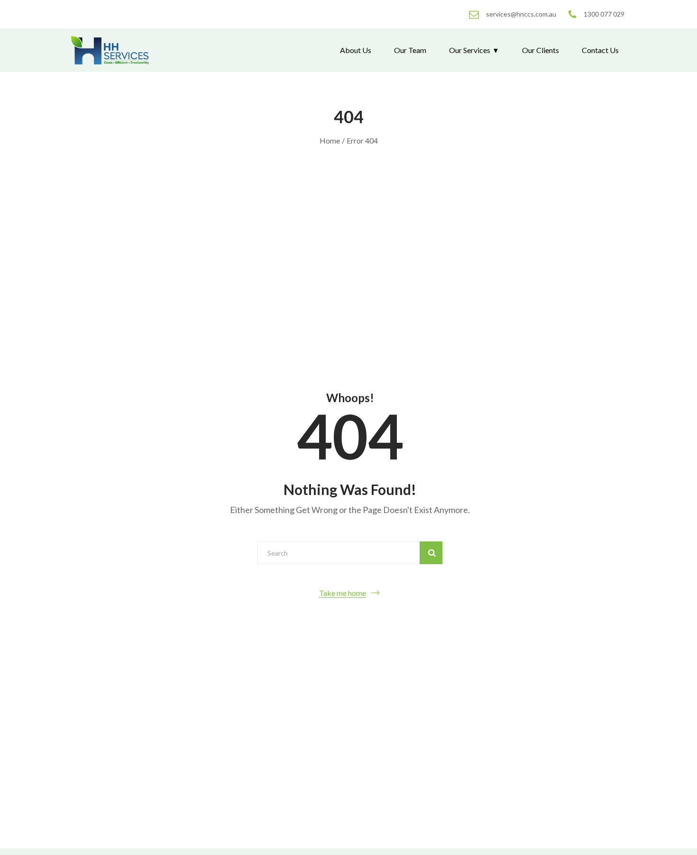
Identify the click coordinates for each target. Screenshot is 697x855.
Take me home (342, 592)
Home (330, 140)
